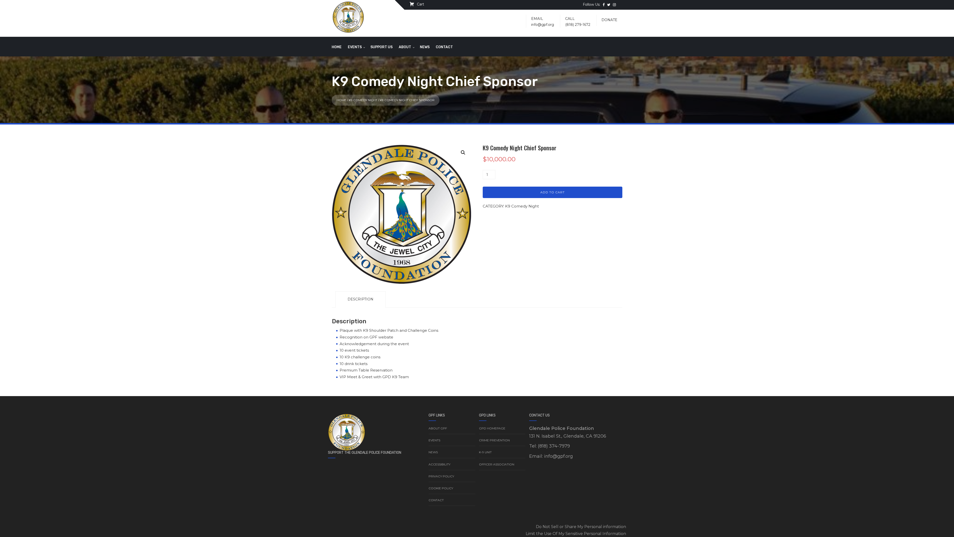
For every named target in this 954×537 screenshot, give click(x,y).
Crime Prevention (494, 440)
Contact (444, 47)
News (425, 47)
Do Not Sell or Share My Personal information (581, 526)
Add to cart (552, 192)
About (405, 47)
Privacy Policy (441, 476)
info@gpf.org (542, 24)
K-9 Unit (485, 452)
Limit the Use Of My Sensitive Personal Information (576, 533)
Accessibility (439, 464)
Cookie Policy (441, 488)
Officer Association (496, 464)
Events (355, 47)
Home (337, 47)
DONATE (609, 20)
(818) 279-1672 (577, 24)
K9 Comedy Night (363, 100)
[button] (463, 152)
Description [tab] (360, 299)
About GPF (438, 428)
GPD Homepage (492, 428)
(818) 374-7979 (554, 446)
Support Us (381, 47)
